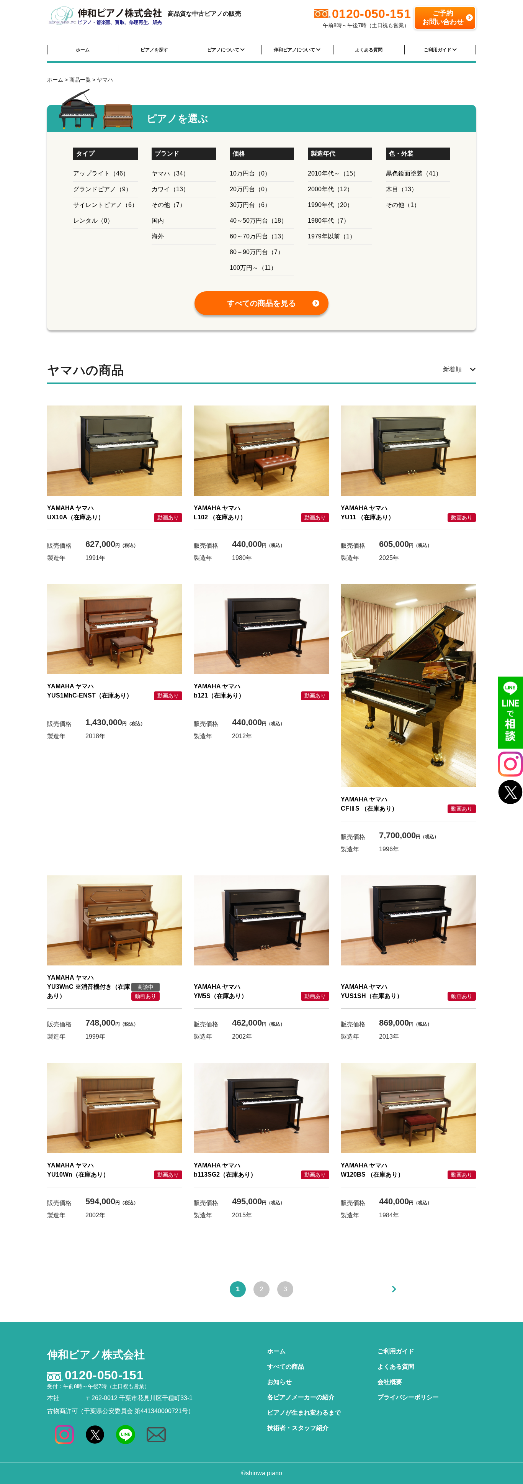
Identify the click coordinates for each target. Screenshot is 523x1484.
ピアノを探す (154, 50)
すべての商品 (285, 1366)
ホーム (83, 50)
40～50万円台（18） (258, 220)
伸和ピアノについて (295, 50)
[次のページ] (394, 1289)
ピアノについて (223, 50)
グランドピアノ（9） (102, 189)
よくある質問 (368, 50)
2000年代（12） (330, 189)
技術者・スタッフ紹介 (298, 1428)
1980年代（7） (329, 220)
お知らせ (279, 1382)
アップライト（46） (101, 173)
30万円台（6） (250, 205)
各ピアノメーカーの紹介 (301, 1397)
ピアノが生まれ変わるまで (304, 1412)
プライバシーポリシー (408, 1397)
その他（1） (403, 205)
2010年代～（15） (333, 173)
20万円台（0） (250, 189)
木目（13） (401, 189)
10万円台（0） (250, 173)
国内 (158, 220)
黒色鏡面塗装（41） (414, 173)
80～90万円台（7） (257, 252)
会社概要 (390, 1382)
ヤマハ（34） (170, 173)
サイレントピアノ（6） (105, 205)
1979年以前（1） (332, 236)
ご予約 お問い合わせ (443, 17)
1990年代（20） (330, 205)
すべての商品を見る (261, 303)
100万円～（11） (253, 267)
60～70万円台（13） (258, 236)
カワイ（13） (170, 189)
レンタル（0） (93, 220)
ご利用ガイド (438, 50)
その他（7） (169, 205)
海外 (158, 236)
